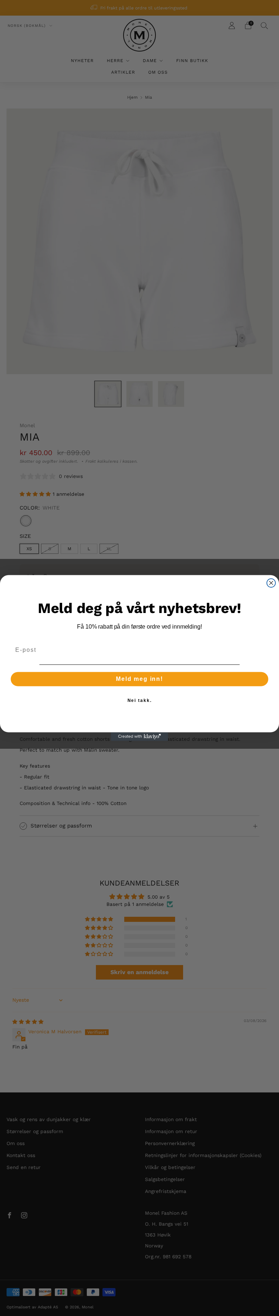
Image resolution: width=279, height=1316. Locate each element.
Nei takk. (140, 700)
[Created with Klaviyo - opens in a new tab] (139, 736)
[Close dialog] (271, 583)
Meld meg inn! (139, 679)
